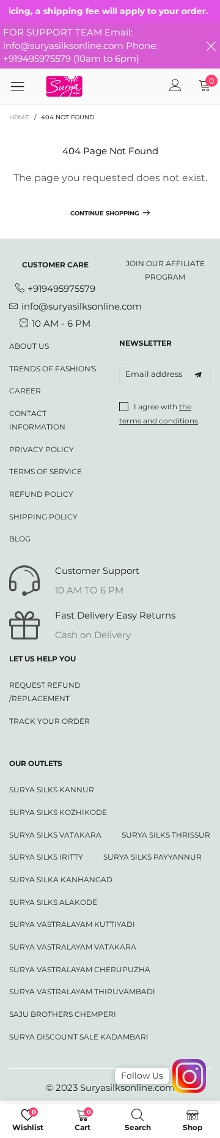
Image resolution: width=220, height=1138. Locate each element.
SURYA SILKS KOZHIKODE (58, 812)
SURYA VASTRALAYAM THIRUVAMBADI (82, 991)
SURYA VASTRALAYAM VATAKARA (72, 946)
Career (25, 390)
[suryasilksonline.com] (64, 86)
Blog (20, 538)
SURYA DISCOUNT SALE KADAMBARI (78, 1036)
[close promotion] (211, 46)
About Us (29, 346)
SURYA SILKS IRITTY (46, 856)
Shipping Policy (43, 516)
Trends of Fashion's (52, 368)
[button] (198, 375)
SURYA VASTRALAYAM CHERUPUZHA (79, 969)
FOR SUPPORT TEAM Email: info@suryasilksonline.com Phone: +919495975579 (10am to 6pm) (80, 45)
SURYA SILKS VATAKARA (55, 834)
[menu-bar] (22, 86)
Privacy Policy (41, 449)
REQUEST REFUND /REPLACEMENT (45, 691)
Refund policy (41, 494)
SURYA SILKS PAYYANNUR (152, 856)
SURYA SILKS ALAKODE (53, 902)
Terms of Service (45, 471)
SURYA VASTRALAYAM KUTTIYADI (72, 924)
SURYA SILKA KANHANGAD (60, 879)
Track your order (49, 721)
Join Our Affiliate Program (165, 270)
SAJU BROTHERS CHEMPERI (62, 1014)
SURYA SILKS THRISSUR (166, 834)
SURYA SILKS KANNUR (51, 789)
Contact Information (37, 420)
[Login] (175, 86)
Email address (153, 374)
